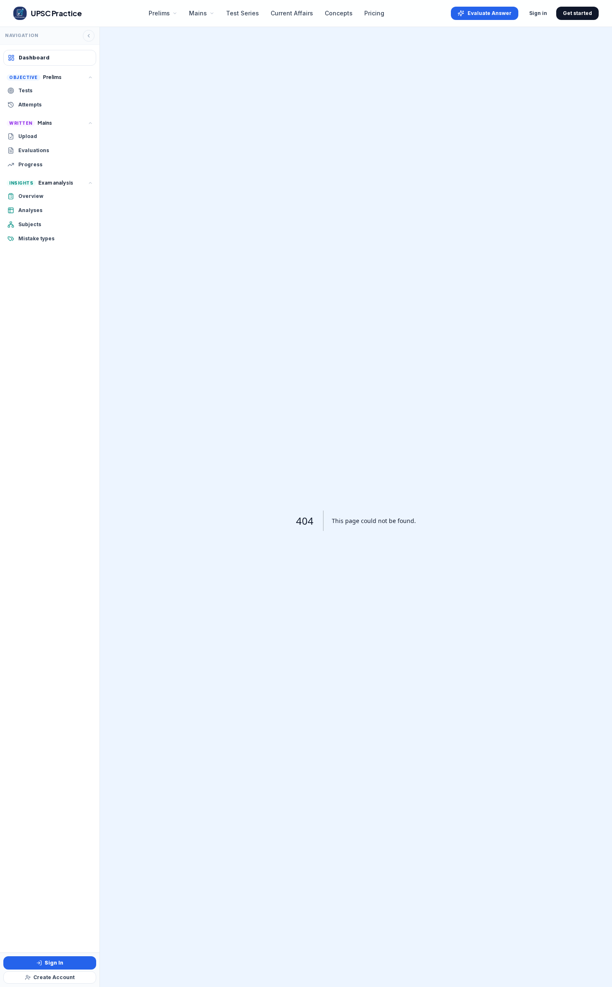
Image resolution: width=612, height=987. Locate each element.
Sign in (538, 13)
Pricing (374, 13)
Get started (577, 13)
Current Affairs (292, 13)
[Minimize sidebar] (89, 36)
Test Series (242, 13)
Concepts (339, 13)
